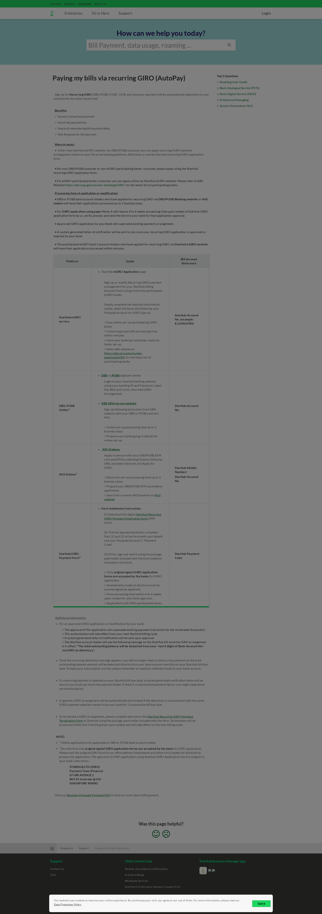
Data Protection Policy (67, 904)
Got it (261, 903)
